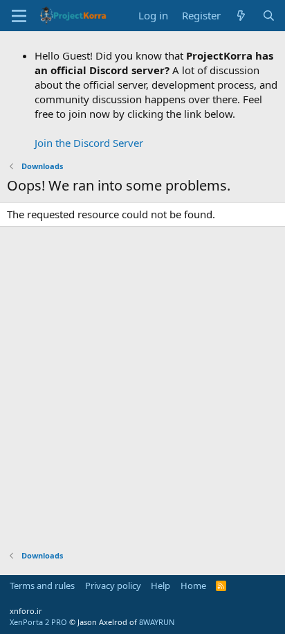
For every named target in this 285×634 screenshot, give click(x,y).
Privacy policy (113, 585)
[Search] (268, 15)
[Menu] (19, 16)
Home (193, 585)
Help (160, 585)
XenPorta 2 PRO (38, 622)
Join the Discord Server (89, 143)
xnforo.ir (26, 611)
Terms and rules (42, 585)
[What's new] (241, 15)
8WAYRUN (156, 622)
